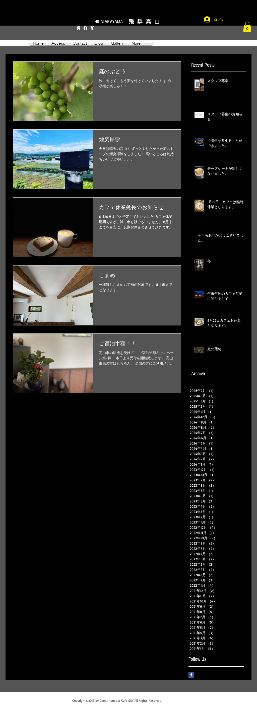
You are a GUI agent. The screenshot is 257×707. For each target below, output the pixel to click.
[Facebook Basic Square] (191, 675)
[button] (247, 27)
